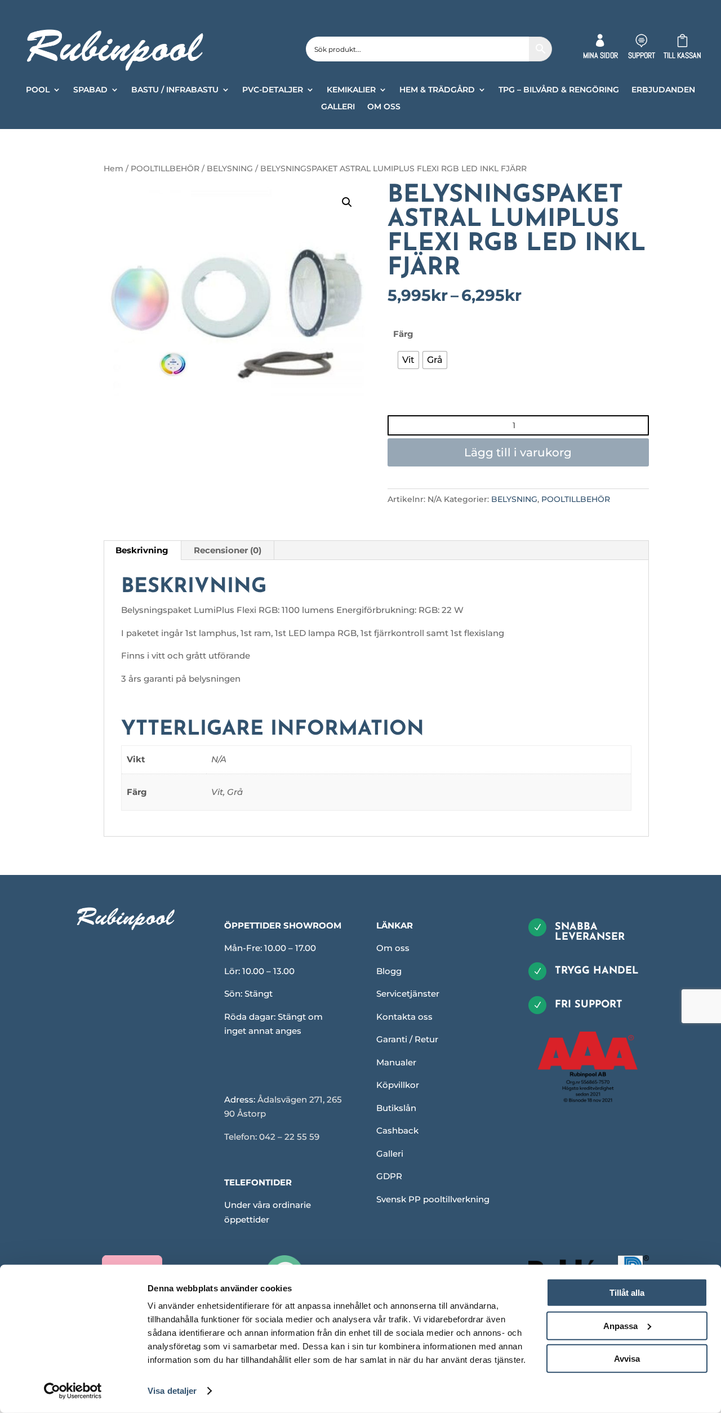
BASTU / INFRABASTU (175, 90)
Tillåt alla (626, 1293)
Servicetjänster (407, 993)
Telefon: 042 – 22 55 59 (271, 1136)
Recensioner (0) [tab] (227, 550)
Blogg (389, 971)
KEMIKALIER (351, 90)
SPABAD (90, 90)
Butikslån (396, 1108)
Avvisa (627, 1358)
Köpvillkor (397, 1084)
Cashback (397, 1130)
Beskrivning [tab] (141, 550)
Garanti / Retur (407, 1039)
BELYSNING (230, 168)
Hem (113, 168)
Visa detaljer (172, 1391)
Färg (403, 333)
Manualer (396, 1062)
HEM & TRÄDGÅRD (437, 90)
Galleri (389, 1153)
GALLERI (338, 107)
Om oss (393, 948)
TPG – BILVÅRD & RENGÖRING (559, 90)
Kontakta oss (404, 1016)
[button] (347, 202)
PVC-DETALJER (272, 90)
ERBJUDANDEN (663, 90)
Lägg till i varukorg (518, 452)
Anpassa (620, 1325)
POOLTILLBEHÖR (165, 168)
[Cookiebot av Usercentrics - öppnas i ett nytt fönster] (73, 1391)
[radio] (408, 360)
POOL (38, 90)
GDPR (389, 1176)
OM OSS (383, 107)
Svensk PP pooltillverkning (432, 1199)
